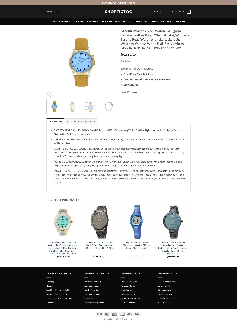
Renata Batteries (128, 286)
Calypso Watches (165, 286)
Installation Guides (173, 21)
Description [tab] (55, 121)
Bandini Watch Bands (93, 281)
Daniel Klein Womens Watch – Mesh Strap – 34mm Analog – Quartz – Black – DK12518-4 (100, 245)
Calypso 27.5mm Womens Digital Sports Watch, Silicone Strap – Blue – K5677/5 (136, 245)
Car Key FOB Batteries (130, 298)
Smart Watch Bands (112, 21)
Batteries (150, 21)
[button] (54, 12)
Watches (134, 21)
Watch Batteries (128, 294)
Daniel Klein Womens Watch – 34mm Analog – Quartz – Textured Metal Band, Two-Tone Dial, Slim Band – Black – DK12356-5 (173, 248)
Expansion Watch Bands (94, 302)
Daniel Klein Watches (167, 281)
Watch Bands (60, 21)
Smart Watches (164, 290)
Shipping (50, 281)
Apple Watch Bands (84, 21)
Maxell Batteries (128, 290)
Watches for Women (166, 298)
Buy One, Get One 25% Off (58, 290)
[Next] (111, 62)
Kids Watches (164, 302)
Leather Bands (90, 298)
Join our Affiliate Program (57, 294)
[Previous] (51, 62)
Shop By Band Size (91, 290)
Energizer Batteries (129, 281)
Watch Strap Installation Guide (59, 298)
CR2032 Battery (128, 302)
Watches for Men (165, 294)
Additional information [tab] (81, 121)
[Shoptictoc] (118, 12)
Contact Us (157, 11)
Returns (49, 286)
